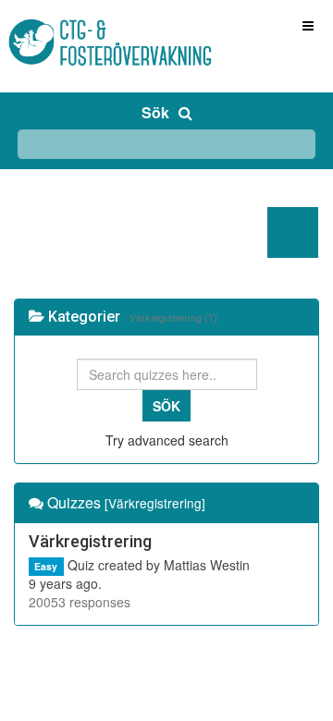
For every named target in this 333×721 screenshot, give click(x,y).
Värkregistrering (90, 541)
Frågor (53, 233)
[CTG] (74, 25)
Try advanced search (166, 440)
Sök (155, 112)
